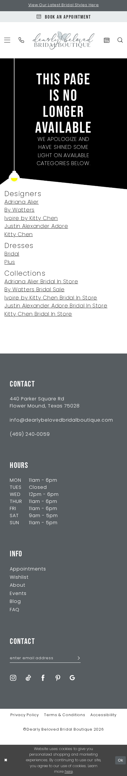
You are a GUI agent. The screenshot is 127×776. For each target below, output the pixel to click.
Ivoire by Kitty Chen (31, 218)
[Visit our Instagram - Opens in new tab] (13, 678)
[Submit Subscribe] (77, 658)
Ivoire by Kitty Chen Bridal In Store (50, 298)
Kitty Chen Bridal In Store (38, 314)
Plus (9, 262)
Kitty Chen (18, 235)
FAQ (14, 610)
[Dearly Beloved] (64, 40)
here (69, 772)
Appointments (28, 569)
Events (18, 593)
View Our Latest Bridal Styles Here (63, 5)
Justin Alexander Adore (36, 226)
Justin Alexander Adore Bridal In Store (56, 306)
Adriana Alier (21, 202)
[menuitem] (21, 40)
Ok (120, 760)
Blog (15, 601)
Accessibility (103, 715)
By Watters (19, 210)
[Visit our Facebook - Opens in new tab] (43, 678)
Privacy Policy (24, 715)
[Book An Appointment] (106, 40)
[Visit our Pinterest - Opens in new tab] (58, 678)
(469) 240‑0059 (30, 434)
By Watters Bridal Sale (34, 290)
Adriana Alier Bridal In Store (41, 282)
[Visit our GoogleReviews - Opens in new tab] (72, 678)
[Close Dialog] (5, 760)
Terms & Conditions (64, 715)
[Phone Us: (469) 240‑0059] (21, 40)
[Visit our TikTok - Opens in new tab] (28, 678)
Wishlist (19, 577)
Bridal (11, 254)
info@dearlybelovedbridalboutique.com (61, 420)
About (17, 585)
